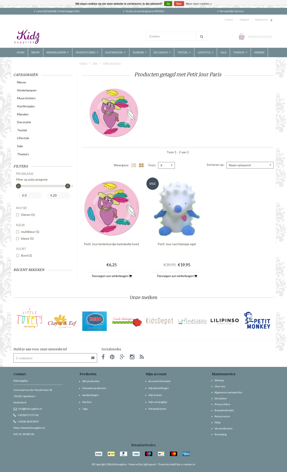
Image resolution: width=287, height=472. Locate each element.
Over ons (220, 386)
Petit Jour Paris (112, 63)
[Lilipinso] (225, 321)
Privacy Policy (222, 404)
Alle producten (91, 381)
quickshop (111, 229)
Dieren (28, 215)
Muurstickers (86, 52)
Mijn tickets (155, 395)
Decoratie (161, 52)
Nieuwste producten (94, 388)
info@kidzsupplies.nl (30, 408)
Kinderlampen (57, 52)
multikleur (30, 232)
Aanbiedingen (90, 395)
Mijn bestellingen (158, 388)
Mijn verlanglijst (157, 402)
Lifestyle (204, 52)
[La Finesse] (192, 321)
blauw (27, 238)
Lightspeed (149, 464)
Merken (259, 52)
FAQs (218, 422)
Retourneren (222, 416)
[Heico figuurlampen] (95, 321)
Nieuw (35, 52)
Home (20, 52)
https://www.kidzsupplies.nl (29, 427)
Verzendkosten (224, 428)
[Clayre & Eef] (62, 321)
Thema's (239, 52)
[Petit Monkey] (257, 321)
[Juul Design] (127, 321)
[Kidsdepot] (160, 321)
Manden (138, 52)
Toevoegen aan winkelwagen (110, 276)
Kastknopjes (114, 52)
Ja (168, 3)
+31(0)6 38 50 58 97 (28, 421)
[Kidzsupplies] (77, 37)
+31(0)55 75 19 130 (27, 415)
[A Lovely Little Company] (30, 318)
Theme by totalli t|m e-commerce (176, 464)
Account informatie (159, 381)
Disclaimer (221, 398)
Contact (228, 19)
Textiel (183, 52)
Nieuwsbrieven (157, 408)
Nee (179, 3)
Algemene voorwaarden (228, 392)
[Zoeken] (201, 36)
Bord (26, 255)
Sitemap (219, 380)
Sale (223, 52)
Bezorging (220, 434)
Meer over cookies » (199, 3)
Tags (95, 63)
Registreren (261, 19)
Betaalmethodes (224, 410)
